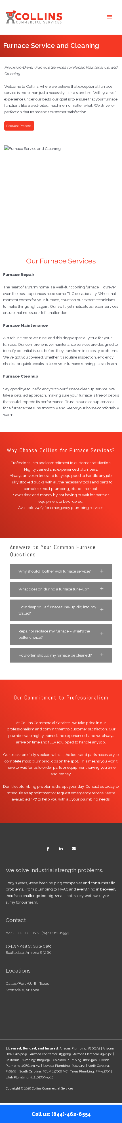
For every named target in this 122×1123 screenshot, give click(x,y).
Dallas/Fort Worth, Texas (27, 983)
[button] (61, 571)
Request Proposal (19, 126)
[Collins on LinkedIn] (61, 849)
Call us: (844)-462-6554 (61, 1114)
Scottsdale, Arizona (22, 990)
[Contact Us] (74, 849)
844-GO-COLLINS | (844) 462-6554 (37, 933)
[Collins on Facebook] (48, 849)
